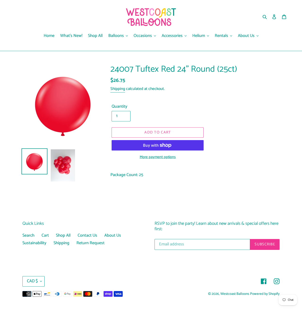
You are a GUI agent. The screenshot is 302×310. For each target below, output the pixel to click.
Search (28, 235)
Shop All (63, 235)
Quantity (119, 106)
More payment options (158, 157)
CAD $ (32, 281)
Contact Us (87, 235)
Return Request (90, 243)
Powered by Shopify (265, 294)
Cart (45, 235)
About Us (112, 235)
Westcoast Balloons (234, 294)
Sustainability (34, 243)
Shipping (117, 88)
